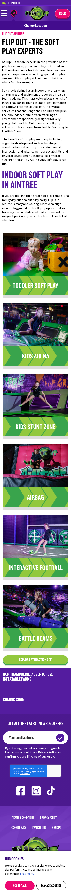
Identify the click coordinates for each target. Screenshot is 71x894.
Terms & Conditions (23, 817)
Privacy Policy (48, 817)
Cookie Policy (18, 827)
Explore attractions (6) (35, 659)
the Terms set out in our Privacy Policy (31, 752)
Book (62, 13)
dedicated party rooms (40, 212)
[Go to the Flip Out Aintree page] (37, 19)
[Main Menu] (4, 16)
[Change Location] (13, 13)
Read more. (27, 874)
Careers (57, 827)
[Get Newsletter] (60, 738)
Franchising (39, 827)
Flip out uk (14, 3)
